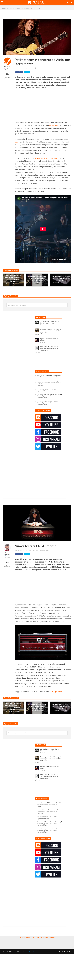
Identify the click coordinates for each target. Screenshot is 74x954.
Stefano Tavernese (7, 553)
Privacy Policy (32, 952)
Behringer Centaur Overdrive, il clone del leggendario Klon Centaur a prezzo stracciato (49, 396)
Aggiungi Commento (7, 78)
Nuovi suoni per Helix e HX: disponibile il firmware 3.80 (47, 390)
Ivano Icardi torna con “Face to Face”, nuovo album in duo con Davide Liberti (37, 278)
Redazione (7, 66)
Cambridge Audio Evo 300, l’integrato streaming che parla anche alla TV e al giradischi (13, 278)
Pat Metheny (54, 125)
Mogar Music (57, 692)
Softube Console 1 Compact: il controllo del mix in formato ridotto (61, 278)
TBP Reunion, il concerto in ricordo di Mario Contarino (37, 937)
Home (3, 8)
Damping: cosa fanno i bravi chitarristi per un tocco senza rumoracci (49, 384)
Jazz (16, 142)
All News (9, 8)
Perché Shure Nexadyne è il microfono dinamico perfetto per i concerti (49, 377)
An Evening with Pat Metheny (46, 158)
